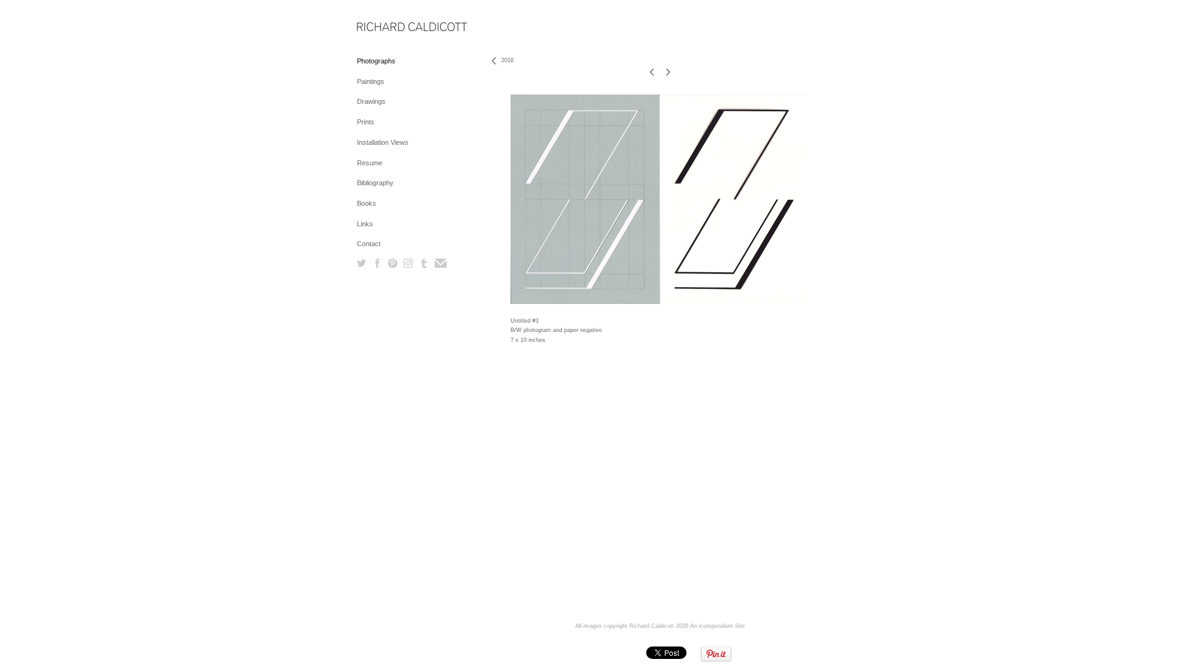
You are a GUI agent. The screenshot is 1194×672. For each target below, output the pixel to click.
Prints (365, 122)
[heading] (388, 28)
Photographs (376, 61)
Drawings (371, 101)
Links (365, 224)
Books (366, 203)
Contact (369, 243)
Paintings (370, 81)
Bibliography (375, 182)
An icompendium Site (717, 626)
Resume (369, 163)
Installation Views (383, 142)
